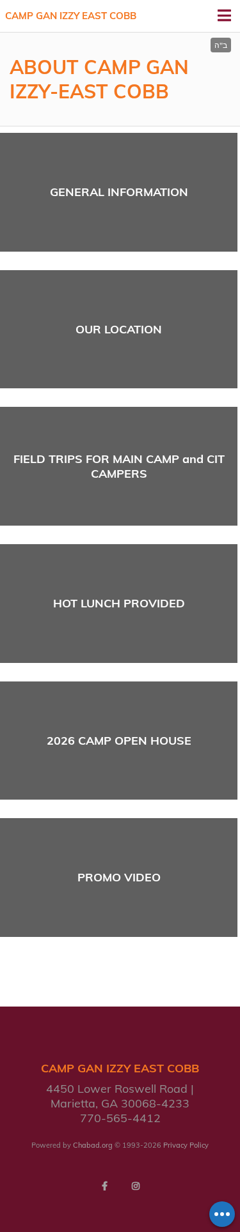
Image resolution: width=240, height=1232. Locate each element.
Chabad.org (93, 1145)
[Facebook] (105, 1186)
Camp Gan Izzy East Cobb (70, 16)
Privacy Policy (186, 1145)
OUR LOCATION (119, 329)
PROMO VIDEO (119, 877)
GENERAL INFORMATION (119, 192)
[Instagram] (136, 1186)
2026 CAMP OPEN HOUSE (119, 740)
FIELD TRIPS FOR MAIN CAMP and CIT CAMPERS (119, 466)
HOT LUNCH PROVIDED (119, 603)
